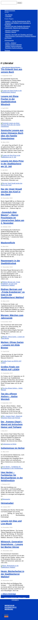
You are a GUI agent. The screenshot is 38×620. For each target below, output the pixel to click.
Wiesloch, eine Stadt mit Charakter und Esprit (19, 34)
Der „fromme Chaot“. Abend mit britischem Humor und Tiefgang (12, 424)
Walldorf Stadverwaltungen (13, 46)
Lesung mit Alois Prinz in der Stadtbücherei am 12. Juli (12, 163)
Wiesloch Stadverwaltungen (13, 44)
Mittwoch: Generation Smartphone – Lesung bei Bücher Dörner (12, 544)
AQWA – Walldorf (10, 43)
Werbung (7, 50)
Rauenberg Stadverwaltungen (14, 48)
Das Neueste (8, 14)
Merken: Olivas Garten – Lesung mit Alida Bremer (12, 345)
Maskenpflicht (8, 243)
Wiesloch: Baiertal (10, 32)
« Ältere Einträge (8, 594)
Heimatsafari (7, 503)
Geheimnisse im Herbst (12, 448)
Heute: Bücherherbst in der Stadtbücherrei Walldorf (12, 574)
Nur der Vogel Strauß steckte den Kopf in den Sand (11, 192)
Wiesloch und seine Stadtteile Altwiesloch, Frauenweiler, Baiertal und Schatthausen (17, 27)
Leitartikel (8, 16)
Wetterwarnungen (10, 10)
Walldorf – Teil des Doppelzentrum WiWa (17, 21)
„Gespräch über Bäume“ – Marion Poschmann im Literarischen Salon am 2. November (12, 217)
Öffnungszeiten (9, 40)
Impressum (9, 605)
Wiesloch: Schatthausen (12, 30)
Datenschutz (10, 607)
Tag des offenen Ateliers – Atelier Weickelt (9, 396)
